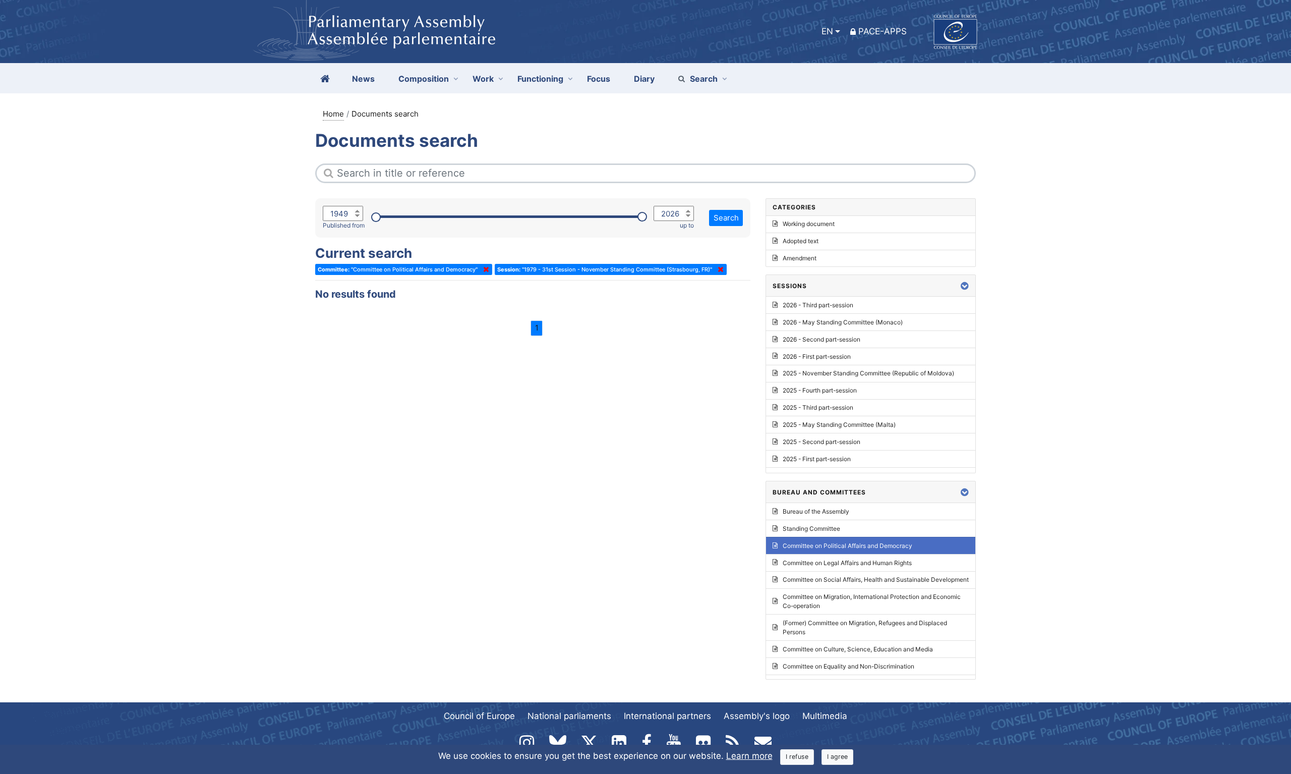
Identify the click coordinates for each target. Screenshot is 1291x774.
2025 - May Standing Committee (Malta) (839, 424)
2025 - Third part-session (818, 407)
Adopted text (800, 241)
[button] (965, 286)
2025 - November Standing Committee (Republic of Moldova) (868, 373)
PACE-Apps (882, 31)
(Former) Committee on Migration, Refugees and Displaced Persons (865, 627)
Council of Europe (479, 716)
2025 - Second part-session (821, 442)
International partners (667, 716)
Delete (484, 269)
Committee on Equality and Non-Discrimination (848, 666)
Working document (809, 224)
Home (333, 114)
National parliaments (569, 716)
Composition (423, 79)
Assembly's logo (757, 716)
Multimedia (824, 716)
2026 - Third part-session (818, 305)
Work (483, 79)
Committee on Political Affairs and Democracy (847, 545)
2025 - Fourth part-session (820, 390)
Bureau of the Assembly (816, 511)
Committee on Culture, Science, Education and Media (858, 649)
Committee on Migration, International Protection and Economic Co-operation (872, 601)
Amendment (799, 258)
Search (704, 79)
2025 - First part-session (817, 459)
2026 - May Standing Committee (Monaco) (843, 322)
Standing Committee (811, 528)
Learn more (749, 756)
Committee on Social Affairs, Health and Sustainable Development (876, 579)
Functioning (540, 79)
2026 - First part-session (817, 356)
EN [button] (827, 31)
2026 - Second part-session (821, 339)
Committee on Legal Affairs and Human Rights (847, 563)
